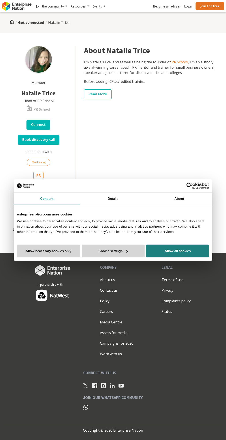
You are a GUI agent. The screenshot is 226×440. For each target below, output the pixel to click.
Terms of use (173, 279)
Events (97, 6)
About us (107, 279)
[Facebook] (94, 386)
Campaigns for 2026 (116, 343)
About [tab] (179, 198)
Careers (106, 311)
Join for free (210, 6)
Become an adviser (167, 6)
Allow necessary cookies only (48, 251)
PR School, (180, 62)
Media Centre (111, 322)
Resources (78, 6)
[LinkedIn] (112, 386)
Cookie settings (110, 251)
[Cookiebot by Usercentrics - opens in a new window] (189, 185)
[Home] (13, 22)
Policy (104, 300)
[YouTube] (121, 386)
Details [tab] (113, 198)
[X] (86, 386)
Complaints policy (176, 300)
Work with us (111, 353)
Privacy (167, 290)
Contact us (109, 290)
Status (167, 311)
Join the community (50, 6)
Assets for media (114, 332)
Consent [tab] (46, 198)
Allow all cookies (178, 251)
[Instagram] (103, 386)
